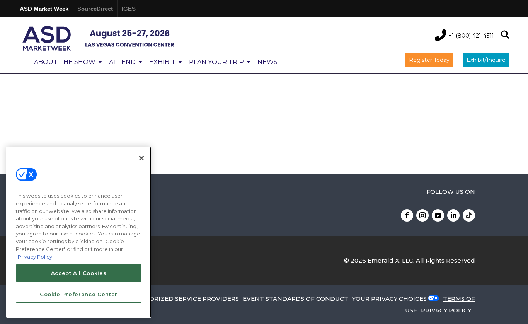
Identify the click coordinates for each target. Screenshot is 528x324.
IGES (129, 8)
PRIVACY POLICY (446, 310)
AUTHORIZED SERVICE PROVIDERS (185, 298)
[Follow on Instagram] (422, 215)
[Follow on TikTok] (469, 215)
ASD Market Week (44, 8)
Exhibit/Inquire (486, 59)
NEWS (267, 62)
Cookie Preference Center (79, 294)
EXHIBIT (162, 62)
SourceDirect (95, 8)
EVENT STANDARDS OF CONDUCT (295, 298)
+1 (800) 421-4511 (471, 35)
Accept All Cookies (79, 273)
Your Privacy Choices (389, 298)
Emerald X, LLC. (391, 260)
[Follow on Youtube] (438, 215)
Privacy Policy (35, 256)
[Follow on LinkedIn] (453, 215)
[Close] (141, 158)
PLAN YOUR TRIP (216, 62)
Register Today (429, 59)
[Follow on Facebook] (407, 215)
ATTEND (122, 62)
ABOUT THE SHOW (64, 62)
